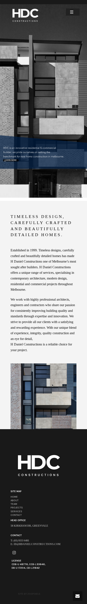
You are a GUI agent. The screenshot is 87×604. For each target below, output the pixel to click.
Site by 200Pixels (29, 593)
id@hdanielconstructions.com (37, 544)
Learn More (10, 160)
